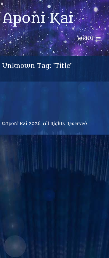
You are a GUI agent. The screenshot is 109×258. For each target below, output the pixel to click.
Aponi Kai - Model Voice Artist (38, 22)
